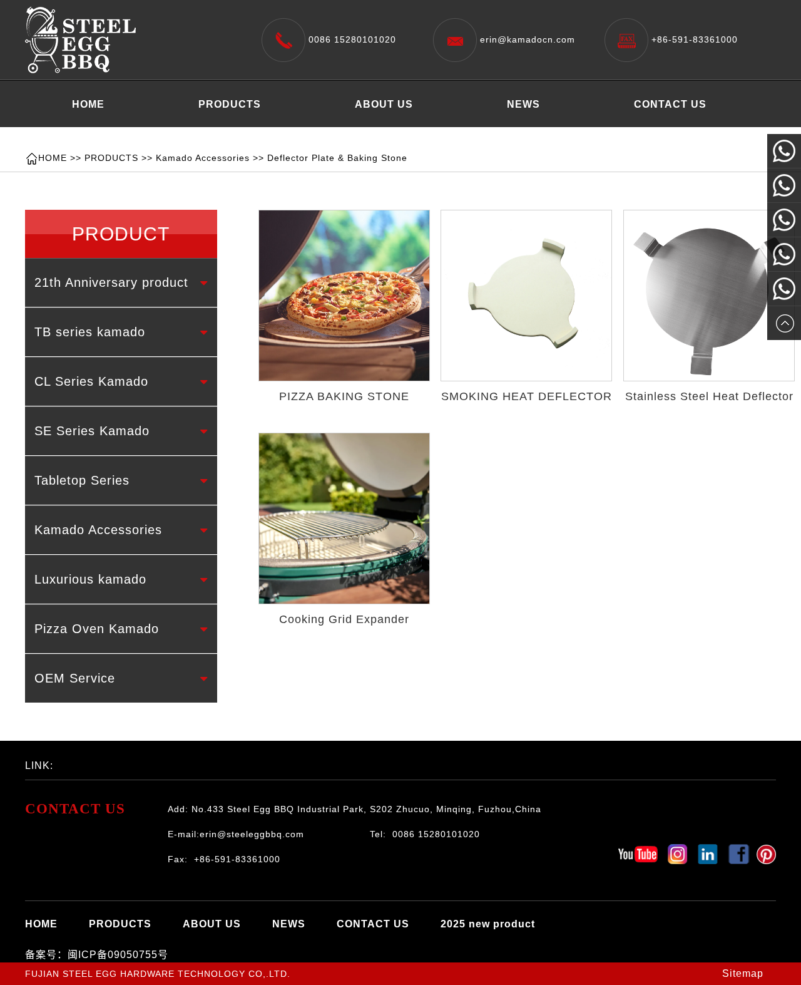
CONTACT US (670, 104)
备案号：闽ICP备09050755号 (96, 954)
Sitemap (742, 973)
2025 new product (119, 135)
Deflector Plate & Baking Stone (337, 158)
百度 (115, 762)
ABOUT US (384, 104)
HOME (88, 104)
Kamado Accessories (203, 158)
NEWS (523, 104)
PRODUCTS (229, 104)
